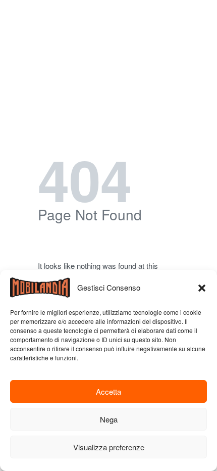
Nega (109, 419)
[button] (202, 287)
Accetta (108, 391)
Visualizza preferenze (108, 447)
